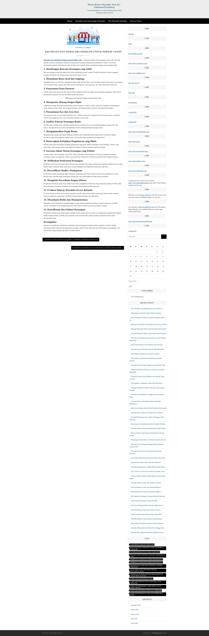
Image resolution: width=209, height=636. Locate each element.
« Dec (130, 286)
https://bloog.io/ (147, 195)
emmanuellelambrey (83, 47)
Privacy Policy (136, 21)
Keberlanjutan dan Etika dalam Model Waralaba (146, 313)
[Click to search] (164, 236)
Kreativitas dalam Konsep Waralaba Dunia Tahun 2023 (148, 458)
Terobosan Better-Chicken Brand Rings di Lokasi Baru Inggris (146, 575)
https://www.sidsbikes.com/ (136, 73)
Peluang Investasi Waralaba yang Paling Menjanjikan (147, 349)
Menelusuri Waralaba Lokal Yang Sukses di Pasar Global (148, 324)
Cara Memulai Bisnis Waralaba (142, 544)
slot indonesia (132, 102)
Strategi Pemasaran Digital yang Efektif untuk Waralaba (148, 333)
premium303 (132, 112)
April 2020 (134, 623)
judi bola (131, 34)
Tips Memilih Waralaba (117, 21)
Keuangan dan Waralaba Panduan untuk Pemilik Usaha (63, 60)
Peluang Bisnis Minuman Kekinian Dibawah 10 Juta (147, 532)
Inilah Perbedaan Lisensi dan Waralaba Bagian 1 (146, 492)
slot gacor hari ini (133, 83)
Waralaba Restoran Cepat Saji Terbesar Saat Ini (146, 510)
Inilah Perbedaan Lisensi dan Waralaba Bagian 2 (146, 487)
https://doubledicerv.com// (147, 207)
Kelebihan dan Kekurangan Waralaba (90, 21)
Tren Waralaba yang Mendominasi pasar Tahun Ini (147, 308)
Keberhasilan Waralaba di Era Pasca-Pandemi (145, 354)
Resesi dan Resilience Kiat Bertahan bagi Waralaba (147, 345)
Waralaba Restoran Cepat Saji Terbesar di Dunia (146, 483)
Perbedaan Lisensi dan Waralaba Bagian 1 (146, 559)
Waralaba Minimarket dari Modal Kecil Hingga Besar (147, 528)
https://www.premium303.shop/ (138, 151)
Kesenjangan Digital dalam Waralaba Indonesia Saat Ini (148, 440)
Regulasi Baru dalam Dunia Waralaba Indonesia (146, 462)
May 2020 (134, 619)
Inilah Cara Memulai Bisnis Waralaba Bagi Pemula (147, 505)
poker (130, 44)
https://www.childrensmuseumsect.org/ (140, 183)
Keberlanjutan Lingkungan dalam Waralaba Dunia (146, 383)
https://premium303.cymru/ (136, 161)
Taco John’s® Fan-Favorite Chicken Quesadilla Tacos (147, 471)
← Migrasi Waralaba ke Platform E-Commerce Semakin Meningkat (71, 239)
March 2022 (134, 610)
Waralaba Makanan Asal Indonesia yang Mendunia (146, 519)
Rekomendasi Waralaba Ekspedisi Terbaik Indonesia (147, 523)
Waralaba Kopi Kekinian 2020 (141, 578)
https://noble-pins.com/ (135, 54)
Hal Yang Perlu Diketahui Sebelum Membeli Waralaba (148, 496)
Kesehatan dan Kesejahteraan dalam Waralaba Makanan (148, 424)
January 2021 (135, 614)
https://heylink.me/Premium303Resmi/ (140, 221)
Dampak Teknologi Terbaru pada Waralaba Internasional (148, 329)
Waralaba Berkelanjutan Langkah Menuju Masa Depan (148, 467)
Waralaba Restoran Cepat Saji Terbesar (145, 590)
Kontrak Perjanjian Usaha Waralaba (144, 552)
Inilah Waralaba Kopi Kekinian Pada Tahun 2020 (146, 514)
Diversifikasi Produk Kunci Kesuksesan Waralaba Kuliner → (97, 248)
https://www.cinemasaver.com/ (137, 63)
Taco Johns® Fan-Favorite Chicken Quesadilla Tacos (143, 570)
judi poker (131, 93)
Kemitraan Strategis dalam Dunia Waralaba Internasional (148, 408)
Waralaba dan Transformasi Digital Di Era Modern (147, 413)
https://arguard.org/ (134, 141)
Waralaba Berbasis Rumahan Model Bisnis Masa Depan (148, 428)
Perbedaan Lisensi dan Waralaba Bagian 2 (146, 562)
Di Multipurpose (156, 633)
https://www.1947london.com (137, 171)
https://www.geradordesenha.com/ (138, 132)
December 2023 (136, 605)
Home (69, 21)
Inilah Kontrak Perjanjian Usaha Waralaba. (144, 501)
